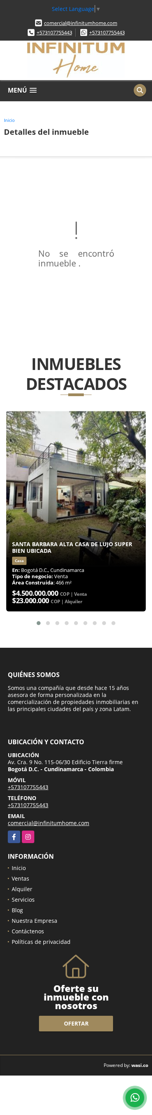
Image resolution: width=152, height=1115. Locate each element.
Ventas (20, 878)
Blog (17, 910)
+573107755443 (54, 32)
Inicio (9, 120)
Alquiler (22, 889)
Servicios (23, 899)
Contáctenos (28, 931)
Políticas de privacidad (41, 941)
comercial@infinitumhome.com (80, 23)
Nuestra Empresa (34, 920)
